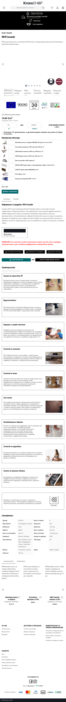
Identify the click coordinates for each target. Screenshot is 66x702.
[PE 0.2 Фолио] (5, 174)
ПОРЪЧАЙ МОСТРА (17, 259)
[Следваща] (63, 64)
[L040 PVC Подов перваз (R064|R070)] (5, 169)
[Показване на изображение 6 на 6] (40, 85)
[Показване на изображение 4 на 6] (34, 85)
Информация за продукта (35, 251)
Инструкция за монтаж (14, 251)
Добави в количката (10, 191)
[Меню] (4, 8)
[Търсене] (43, 8)
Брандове (4, 634)
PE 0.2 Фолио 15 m (20, 174)
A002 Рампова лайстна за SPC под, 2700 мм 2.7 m (29, 151)
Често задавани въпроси (9, 659)
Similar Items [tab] (21, 561)
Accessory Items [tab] (8, 561)
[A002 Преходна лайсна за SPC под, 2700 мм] (5, 156)
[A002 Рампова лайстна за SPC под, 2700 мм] (5, 151)
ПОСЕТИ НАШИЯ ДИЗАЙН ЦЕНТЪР (50, 259)
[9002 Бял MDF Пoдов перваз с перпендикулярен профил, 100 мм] (5, 165)
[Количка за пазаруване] (62, 8)
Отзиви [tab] (15, 199)
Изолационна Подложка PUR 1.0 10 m (25, 178)
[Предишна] (3, 64)
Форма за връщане (29, 631)
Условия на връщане (29, 634)
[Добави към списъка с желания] (18, 597)
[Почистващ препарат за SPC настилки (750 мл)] (5, 147)
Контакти (5, 657)
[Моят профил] (57, 8)
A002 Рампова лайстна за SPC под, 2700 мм (54, 599)
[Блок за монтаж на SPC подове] (5, 160)
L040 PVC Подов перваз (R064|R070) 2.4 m (26, 169)
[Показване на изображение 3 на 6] (31, 85)
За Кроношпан (6, 629)
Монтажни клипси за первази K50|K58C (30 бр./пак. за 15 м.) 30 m (33, 142)
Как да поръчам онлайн (8, 662)
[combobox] (25, 8)
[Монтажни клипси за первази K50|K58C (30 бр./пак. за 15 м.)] (5, 142)
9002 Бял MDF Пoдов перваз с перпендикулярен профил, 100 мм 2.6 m (34, 165)
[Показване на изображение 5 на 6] (37, 85)
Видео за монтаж (55, 251)
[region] (33, 68)
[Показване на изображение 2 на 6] (29, 85)
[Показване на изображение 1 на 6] (26, 85)
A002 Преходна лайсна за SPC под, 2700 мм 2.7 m (29, 156)
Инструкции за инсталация (10, 665)
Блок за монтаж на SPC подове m (25, 160)
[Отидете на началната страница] (33, 3)
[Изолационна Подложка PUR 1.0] (5, 178)
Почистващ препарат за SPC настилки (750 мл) (33, 599)
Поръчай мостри (7, 668)
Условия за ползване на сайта (54, 640)
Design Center (6, 631)
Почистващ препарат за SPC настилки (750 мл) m (29, 147)
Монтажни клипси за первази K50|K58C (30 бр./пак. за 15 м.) (11, 599)
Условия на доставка (30, 629)
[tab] (7, 199)
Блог (3, 654)
